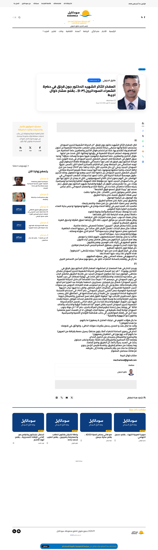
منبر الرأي (142, 69)
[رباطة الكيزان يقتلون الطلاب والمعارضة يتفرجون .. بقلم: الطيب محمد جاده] (62, 422)
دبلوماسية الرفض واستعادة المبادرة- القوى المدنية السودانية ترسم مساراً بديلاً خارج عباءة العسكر (37, 184)
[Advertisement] (79, 50)
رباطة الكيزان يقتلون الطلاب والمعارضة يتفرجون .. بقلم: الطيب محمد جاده (62, 437)
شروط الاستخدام (68, 546)
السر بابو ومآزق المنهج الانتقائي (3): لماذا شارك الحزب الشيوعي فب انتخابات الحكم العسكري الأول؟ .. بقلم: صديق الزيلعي (38, 213)
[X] (30, 149)
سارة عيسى (109, 441)
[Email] (143, 151)
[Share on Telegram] (143, 146)
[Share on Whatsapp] (143, 141)
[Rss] (141, 17)
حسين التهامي (142, 441)
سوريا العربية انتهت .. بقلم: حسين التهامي (130, 436)
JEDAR (72, 535)
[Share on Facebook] (143, 130)
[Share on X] (143, 135)
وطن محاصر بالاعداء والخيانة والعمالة (39, 198)
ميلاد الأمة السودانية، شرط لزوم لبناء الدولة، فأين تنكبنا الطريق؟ (38, 226)
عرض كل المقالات (93, 80)
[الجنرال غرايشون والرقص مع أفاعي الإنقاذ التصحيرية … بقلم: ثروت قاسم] (28, 422)
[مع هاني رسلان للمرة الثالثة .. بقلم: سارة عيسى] (96, 422)
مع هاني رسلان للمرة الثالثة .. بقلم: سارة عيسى (98, 436)
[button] (45, 546)
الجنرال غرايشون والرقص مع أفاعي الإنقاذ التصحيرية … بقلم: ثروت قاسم (29, 437)
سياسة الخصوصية (82, 546)
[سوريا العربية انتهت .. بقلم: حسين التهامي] (130, 422)
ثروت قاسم (41, 443)
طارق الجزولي (122, 371)
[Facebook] (144, 17)
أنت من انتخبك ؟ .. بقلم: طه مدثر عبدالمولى (38, 239)
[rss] (20, 149)
